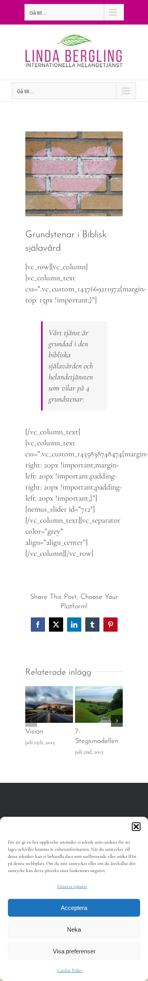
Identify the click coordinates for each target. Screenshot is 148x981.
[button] (136, 827)
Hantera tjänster (72, 886)
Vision (34, 731)
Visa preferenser (74, 951)
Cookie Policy (70, 970)
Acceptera (74, 907)
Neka (74, 929)
